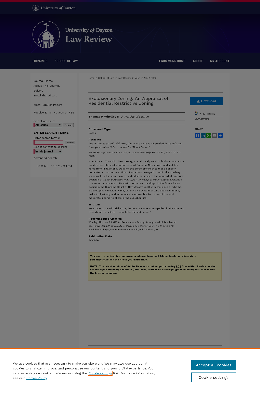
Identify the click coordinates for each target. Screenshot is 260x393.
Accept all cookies (214, 365)
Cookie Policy (36, 378)
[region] (130, 370)
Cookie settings (100, 373)
